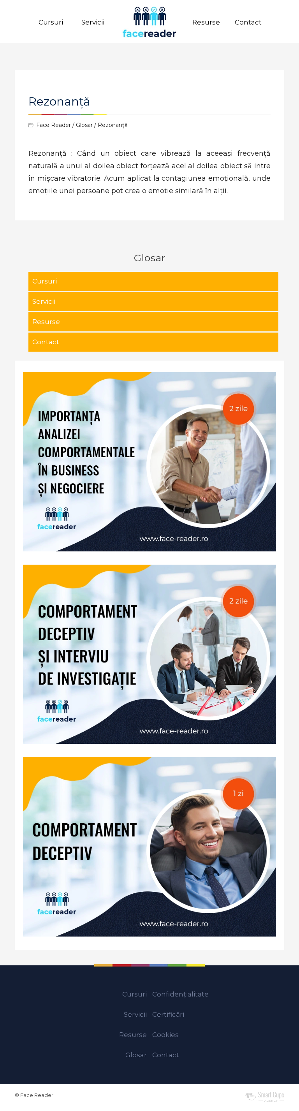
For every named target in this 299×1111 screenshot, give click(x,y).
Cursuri (51, 22)
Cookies (165, 1035)
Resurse (206, 22)
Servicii (92, 22)
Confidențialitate (180, 994)
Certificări (168, 1014)
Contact (248, 22)
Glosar (84, 125)
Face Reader (53, 125)
